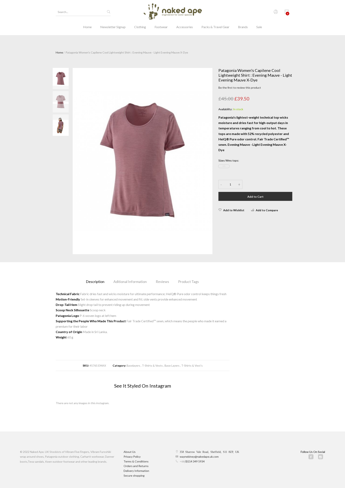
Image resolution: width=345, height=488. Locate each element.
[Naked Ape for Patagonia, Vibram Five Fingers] (172, 12)
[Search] (109, 12)
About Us (130, 451)
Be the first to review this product (239, 87)
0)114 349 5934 (195, 461)
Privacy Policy (132, 456)
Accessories (184, 27)
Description (95, 281)
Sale (259, 27)
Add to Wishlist (233, 210)
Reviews (162, 281)
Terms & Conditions (136, 461)
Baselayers (133, 365)
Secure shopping (134, 475)
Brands (243, 27)
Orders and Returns (136, 466)
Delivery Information (136, 470)
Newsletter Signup (113, 27)
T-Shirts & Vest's (192, 365)
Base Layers (172, 365)
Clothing (140, 27)
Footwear (161, 27)
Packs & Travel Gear (215, 27)
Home (87, 27)
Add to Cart (255, 196)
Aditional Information (130, 281)
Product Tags (188, 281)
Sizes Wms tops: (228, 160)
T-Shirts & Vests (152, 365)
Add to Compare (267, 210)
